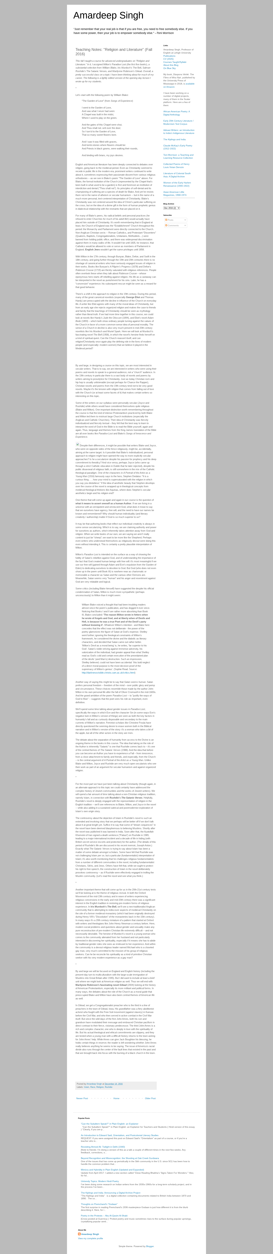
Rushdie (108, 1087)
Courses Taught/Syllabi (174, 62)
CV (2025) (168, 59)
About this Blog (170, 65)
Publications (169, 56)
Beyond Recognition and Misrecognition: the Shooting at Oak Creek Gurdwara (120, 1158)
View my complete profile (90, 1238)
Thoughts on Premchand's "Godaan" (99, 1204)
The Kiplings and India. (174, 139)
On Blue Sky (169, 68)
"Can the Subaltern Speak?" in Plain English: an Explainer (109, 1123)
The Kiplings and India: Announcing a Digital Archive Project (110, 1192)
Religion (100, 1087)
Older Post (150, 1098)
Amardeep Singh (108, 15)
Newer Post (82, 1098)
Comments (173, 225)
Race (92, 1087)
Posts (170, 220)
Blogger (150, 1246)
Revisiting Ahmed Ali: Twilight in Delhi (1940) (103, 1147)
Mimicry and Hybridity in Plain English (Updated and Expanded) (112, 1169)
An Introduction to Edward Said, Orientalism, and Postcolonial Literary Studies (119, 1135)
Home (116, 1098)
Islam (86, 1087)
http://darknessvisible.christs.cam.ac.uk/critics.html (108, 672)
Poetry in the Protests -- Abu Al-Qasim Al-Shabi (104, 1215)
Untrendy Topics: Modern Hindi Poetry (100, 1181)
